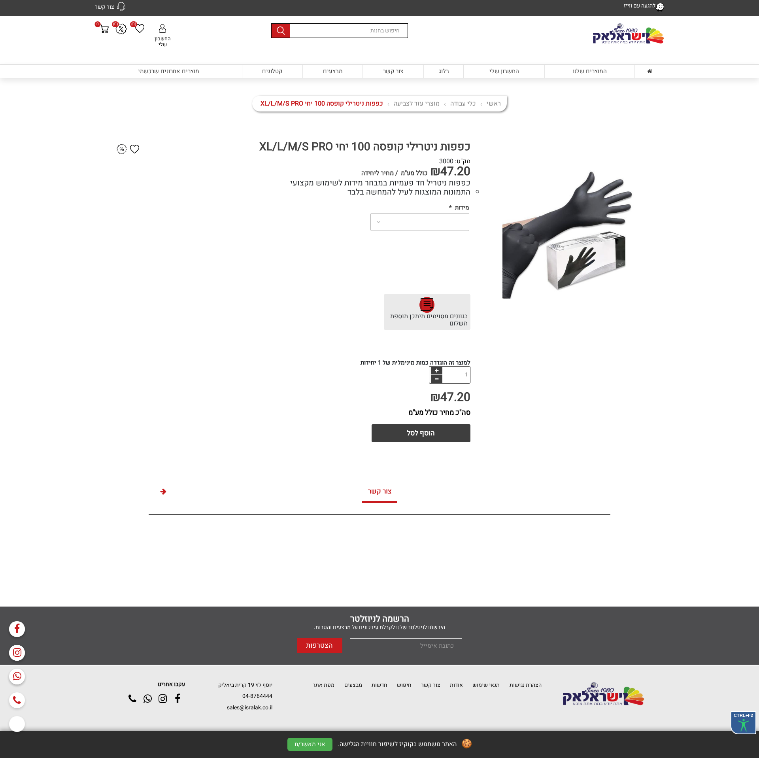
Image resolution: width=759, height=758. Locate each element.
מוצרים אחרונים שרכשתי (168, 71)
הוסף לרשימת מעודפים (135, 149)
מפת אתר (323, 685)
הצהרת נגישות (526, 685)
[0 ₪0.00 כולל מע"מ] (104, 43)
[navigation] (436, 371)
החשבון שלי (163, 41)
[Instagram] (17, 653)
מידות (462, 207)
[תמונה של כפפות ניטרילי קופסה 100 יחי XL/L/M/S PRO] (589, 219)
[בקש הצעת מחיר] (122, 149)
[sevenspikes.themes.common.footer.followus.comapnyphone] (17, 700)
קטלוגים (272, 71)
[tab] (379, 492)
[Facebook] (17, 629)
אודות (456, 685)
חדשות (379, 685)
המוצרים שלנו (590, 71)
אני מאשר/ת (310, 744)
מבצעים (333, 71)
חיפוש (404, 685)
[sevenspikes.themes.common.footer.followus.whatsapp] (17, 676)
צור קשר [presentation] (379, 491)
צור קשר (393, 71)
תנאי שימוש (486, 685)
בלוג (444, 71)
